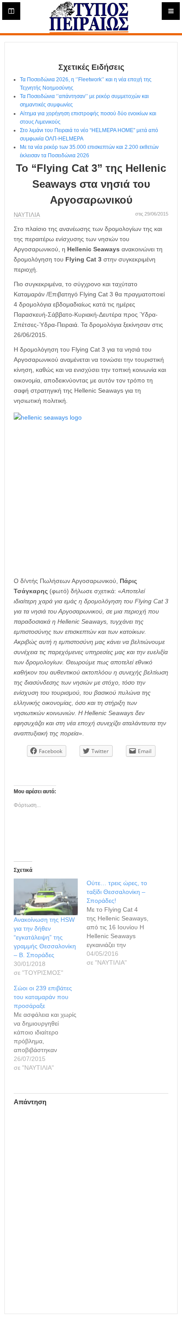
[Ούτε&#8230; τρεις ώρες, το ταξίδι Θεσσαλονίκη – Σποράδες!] (123, 923)
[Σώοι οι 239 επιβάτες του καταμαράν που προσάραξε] (50, 1028)
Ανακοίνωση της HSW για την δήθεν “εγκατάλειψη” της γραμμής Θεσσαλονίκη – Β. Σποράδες (45, 937)
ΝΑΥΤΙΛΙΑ (27, 215)
